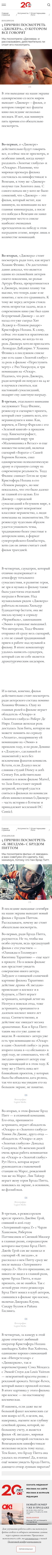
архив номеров (32, 1517)
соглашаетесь (31, 1538)
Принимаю (26, 1549)
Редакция (32, 1497)
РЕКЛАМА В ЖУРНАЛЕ (37, 1493)
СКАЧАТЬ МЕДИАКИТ (37, 1485)
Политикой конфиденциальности (24, 1541)
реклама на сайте (36, 1489)
